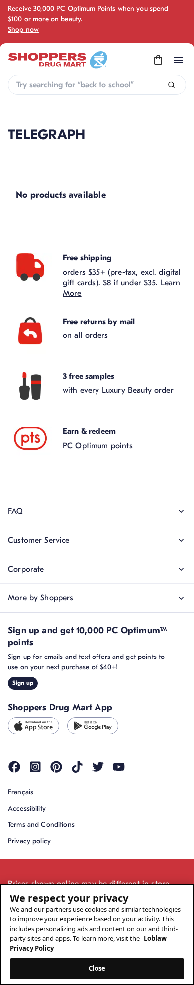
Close (97, 968)
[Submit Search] (171, 85)
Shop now (23, 29)
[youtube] (118, 766)
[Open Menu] (178, 60)
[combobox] (97, 85)
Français (20, 792)
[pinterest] (56, 766)
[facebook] (14, 766)
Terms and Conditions (41, 825)
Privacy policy (29, 841)
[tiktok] (77, 766)
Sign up (22, 682)
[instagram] (35, 766)
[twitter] (98, 766)
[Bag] (158, 60)
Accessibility (27, 808)
